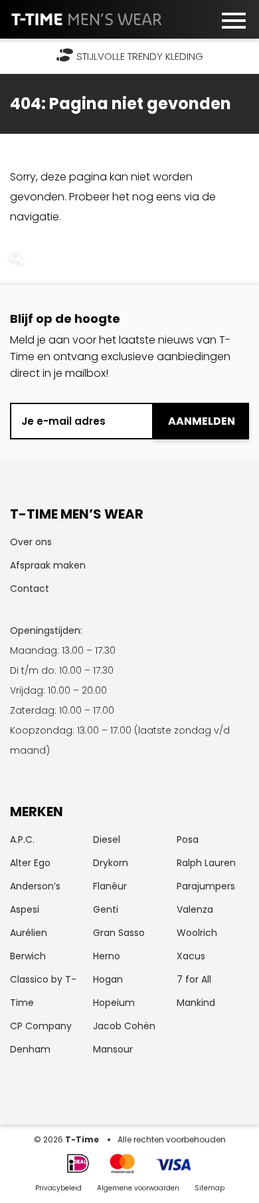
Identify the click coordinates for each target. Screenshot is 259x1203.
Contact (29, 588)
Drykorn (110, 862)
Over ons (31, 542)
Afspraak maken (48, 565)
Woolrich (197, 932)
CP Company (41, 1026)
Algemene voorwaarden (139, 1188)
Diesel (106, 839)
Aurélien (28, 932)
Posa (188, 839)
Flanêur (110, 886)
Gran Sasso (119, 932)
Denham (30, 1049)
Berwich (28, 956)
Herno (106, 956)
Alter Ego (30, 862)
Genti (105, 909)
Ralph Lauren (206, 862)
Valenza (195, 909)
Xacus (191, 956)
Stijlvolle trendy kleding (139, 56)
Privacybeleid (58, 1188)
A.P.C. (22, 839)
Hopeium (114, 1002)
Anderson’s (35, 886)
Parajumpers (206, 886)
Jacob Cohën (124, 1026)
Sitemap (209, 1188)
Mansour (113, 1049)
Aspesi (24, 909)
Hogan (108, 979)
